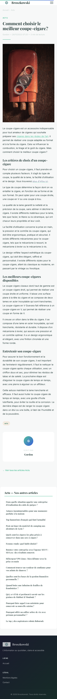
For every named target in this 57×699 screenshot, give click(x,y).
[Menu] (51, 3)
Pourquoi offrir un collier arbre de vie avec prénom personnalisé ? (26, 613)
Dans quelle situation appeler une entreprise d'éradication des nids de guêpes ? (27, 503)
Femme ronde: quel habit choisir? (21, 543)
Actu (13, 10)
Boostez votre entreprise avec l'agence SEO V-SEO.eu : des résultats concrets (27, 551)
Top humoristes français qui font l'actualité (26, 519)
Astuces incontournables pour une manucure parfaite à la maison (26, 512)
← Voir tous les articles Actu (16, 470)
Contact (6, 682)
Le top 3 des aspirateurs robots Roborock (25, 621)
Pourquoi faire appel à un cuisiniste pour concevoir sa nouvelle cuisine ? (25, 604)
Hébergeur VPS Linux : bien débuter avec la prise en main (26, 560)
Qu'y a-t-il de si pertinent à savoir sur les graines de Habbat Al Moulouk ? (25, 595)
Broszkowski (21, 3)
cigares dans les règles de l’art (32, 136)
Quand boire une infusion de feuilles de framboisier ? (24, 586)
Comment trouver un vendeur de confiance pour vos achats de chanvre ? (28, 569)
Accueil (6, 10)
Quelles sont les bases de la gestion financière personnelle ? (27, 578)
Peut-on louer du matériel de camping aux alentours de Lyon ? (25, 527)
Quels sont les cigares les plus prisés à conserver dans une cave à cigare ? (24, 536)
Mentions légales (10, 678)
